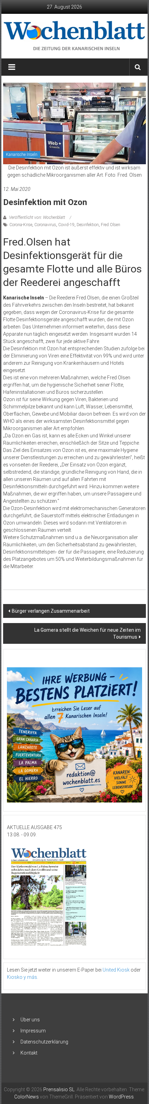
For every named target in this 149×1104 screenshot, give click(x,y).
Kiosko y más (22, 977)
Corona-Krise (20, 224)
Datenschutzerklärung (44, 1042)
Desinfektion (88, 224)
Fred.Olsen (110, 224)
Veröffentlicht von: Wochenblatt (37, 217)
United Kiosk (116, 970)
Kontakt (28, 1053)
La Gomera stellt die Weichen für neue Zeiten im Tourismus (87, 633)
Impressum (33, 1030)
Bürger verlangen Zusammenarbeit (51, 611)
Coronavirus (45, 224)
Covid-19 (66, 224)
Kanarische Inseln (21, 154)
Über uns (30, 1019)
